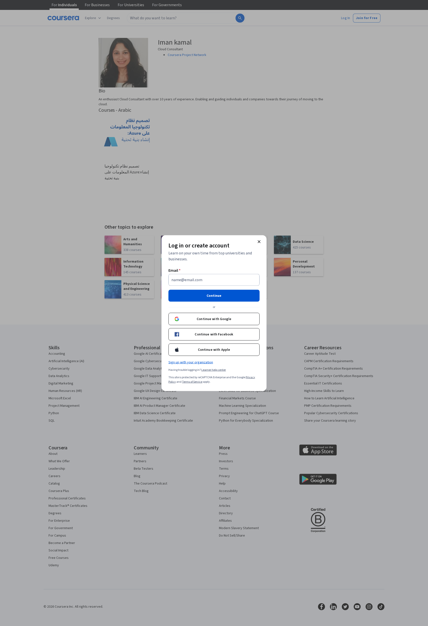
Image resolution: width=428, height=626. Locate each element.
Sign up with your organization (190, 362)
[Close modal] (259, 241)
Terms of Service (192, 382)
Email (174, 270)
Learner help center (213, 370)
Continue (214, 295)
